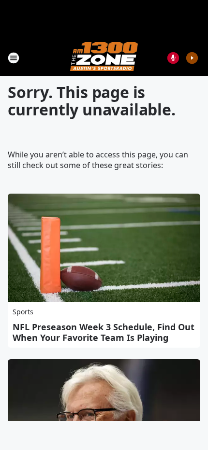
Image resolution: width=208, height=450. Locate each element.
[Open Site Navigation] (13, 58)
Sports (23, 311)
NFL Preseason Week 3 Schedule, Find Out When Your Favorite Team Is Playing (103, 332)
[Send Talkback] (173, 58)
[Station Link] (104, 57)
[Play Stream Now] (192, 58)
